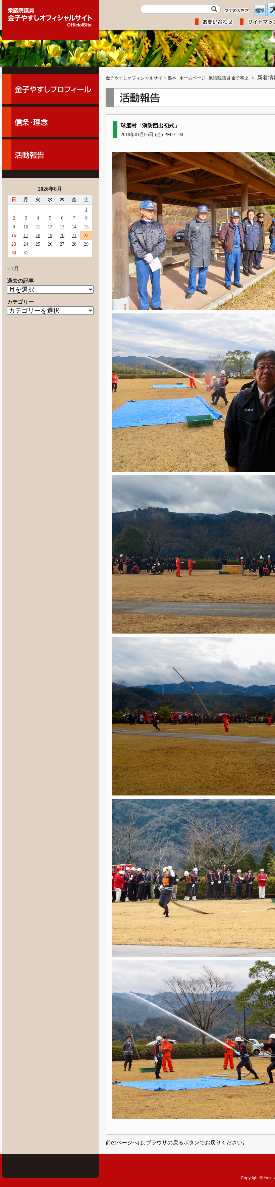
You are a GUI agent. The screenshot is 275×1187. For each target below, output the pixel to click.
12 (50, 226)
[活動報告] (50, 154)
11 (38, 226)
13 (62, 226)
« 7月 (13, 269)
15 (86, 226)
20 (62, 235)
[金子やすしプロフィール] (50, 89)
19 (50, 235)
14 (74, 226)
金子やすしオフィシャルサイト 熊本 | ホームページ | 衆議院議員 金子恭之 (177, 78)
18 (38, 235)
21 (74, 235)
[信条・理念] (50, 122)
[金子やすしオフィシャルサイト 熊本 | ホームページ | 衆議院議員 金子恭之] (50, 15)
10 (25, 226)
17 (25, 235)
